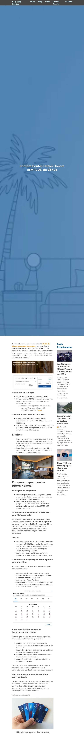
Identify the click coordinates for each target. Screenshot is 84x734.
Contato (68, 1)
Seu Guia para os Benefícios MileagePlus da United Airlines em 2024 (64, 369)
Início (32, 1)
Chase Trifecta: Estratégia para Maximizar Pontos (64, 466)
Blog (40, 1)
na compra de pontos (31, 344)
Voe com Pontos (16, 3)
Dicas (47, 1)
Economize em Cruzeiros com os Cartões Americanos (64, 419)
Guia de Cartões (56, 2)
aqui (40, 410)
